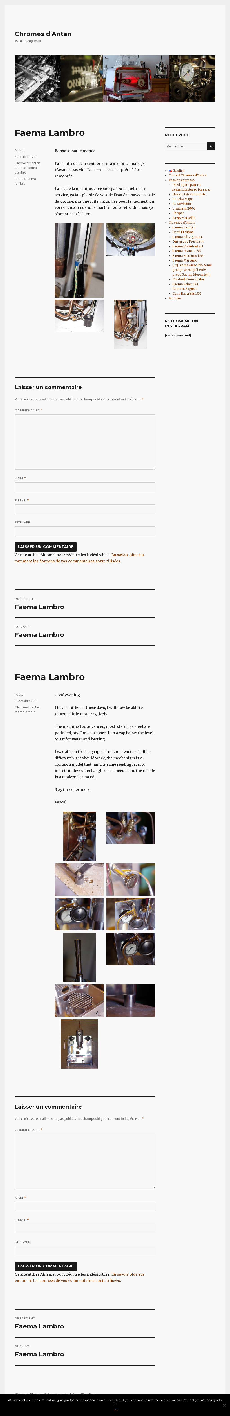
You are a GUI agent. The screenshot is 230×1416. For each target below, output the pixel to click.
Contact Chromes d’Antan (188, 175)
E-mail (22, 500)
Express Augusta (184, 289)
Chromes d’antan (182, 223)
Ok (116, 1410)
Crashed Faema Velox (188, 279)
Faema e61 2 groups (187, 237)
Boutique (175, 298)
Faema (20, 167)
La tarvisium (181, 204)
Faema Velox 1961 (185, 284)
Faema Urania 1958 (186, 251)
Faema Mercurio (184, 260)
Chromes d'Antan (43, 34)
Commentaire (29, 410)
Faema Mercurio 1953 (188, 256)
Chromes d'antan (27, 163)
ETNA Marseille (183, 218)
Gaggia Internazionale (189, 194)
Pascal (19, 150)
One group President (187, 242)
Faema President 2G (187, 246)
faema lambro (25, 712)
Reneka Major (182, 199)
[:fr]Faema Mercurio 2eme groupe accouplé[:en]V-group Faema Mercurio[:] (192, 270)
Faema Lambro (183, 227)
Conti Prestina (183, 232)
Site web (23, 522)
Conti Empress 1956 (186, 293)
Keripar (178, 213)
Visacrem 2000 (183, 208)
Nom (20, 478)
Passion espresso (182, 180)
